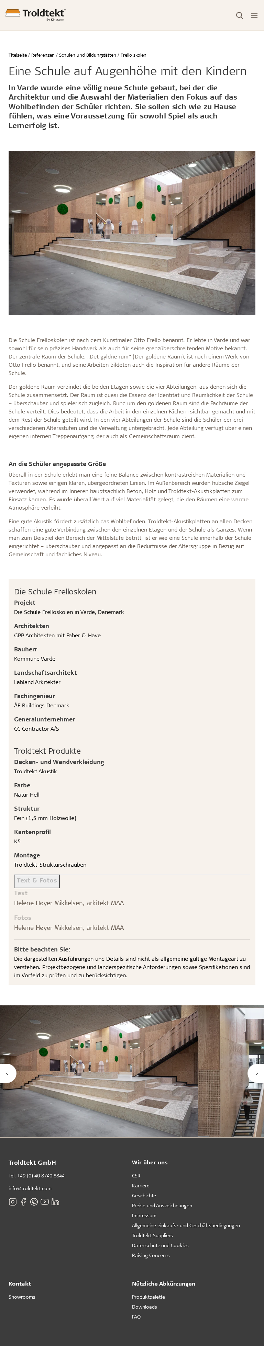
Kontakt (20, 1283)
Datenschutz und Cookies (160, 1245)
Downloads (144, 1306)
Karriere (141, 1185)
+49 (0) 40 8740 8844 (41, 1175)
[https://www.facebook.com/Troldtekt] (23, 1201)
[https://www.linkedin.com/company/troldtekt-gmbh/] (55, 1201)
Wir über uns (150, 1162)
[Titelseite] (36, 15)
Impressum (144, 1215)
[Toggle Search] (239, 15)
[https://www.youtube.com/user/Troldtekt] (45, 1201)
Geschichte (144, 1195)
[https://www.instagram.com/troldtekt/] (13, 1201)
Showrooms (22, 1296)
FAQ (136, 1316)
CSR (136, 1175)
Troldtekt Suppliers (152, 1235)
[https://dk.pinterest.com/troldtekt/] (34, 1201)
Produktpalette (148, 1296)
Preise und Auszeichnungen (162, 1205)
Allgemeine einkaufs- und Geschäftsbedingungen (186, 1225)
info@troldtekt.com (30, 1188)
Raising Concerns (151, 1255)
